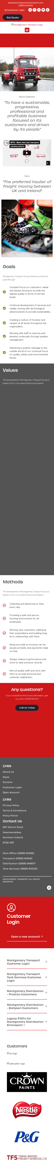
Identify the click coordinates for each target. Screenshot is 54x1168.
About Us (8, 771)
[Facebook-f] (34, 10)
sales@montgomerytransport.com (25, 2)
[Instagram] (39, 10)
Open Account (11, 792)
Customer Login (12, 787)
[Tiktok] (47, 10)
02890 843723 (28, 868)
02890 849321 (26, 5)
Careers (7, 782)
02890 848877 (26, 863)
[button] (27, 30)
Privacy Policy (11, 805)
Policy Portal (10, 815)
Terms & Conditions (14, 810)
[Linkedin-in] (30, 10)
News (6, 777)
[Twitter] (43, 10)
